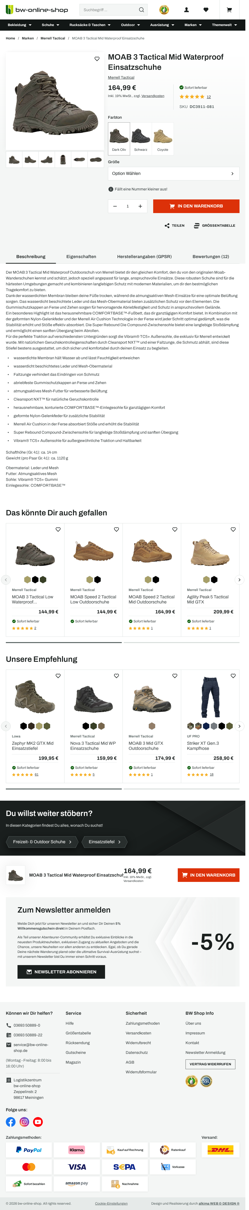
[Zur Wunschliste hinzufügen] (97, 59)
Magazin (73, 1062)
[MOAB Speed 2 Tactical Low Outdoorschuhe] (93, 551)
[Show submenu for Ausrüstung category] (173, 25)
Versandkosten (153, 96)
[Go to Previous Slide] (6, 580)
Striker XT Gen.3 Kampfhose (203, 746)
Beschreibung (30, 256)
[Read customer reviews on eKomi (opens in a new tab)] (164, 10)
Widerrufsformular (141, 1072)
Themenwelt (222, 25)
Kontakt (192, 1043)
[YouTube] (38, 1122)
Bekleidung (17, 25)
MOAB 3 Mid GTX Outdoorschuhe (146, 746)
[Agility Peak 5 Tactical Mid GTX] (210, 551)
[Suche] (141, 9)
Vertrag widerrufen (210, 1064)
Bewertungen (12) (211, 256)
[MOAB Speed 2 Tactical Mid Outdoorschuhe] (152, 551)
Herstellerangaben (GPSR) (144, 256)
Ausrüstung (159, 25)
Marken (190, 25)
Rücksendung (78, 1043)
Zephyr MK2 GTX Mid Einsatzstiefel (32, 746)
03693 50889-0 (27, 1025)
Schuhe (48, 25)
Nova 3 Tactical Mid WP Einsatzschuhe (93, 746)
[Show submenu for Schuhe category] (58, 25)
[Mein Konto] (186, 9)
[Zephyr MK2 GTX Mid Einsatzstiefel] (35, 697)
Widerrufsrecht (138, 1043)
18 (211, 774)
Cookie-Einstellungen (111, 1203)
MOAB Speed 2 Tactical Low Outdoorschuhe (93, 599)
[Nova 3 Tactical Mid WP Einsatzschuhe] (93, 697)
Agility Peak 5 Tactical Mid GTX (208, 599)
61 (36, 774)
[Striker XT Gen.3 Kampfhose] (210, 697)
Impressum (195, 1033)
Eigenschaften (81, 256)
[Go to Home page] (40, 9)
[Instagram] (24, 1122)
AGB (130, 1062)
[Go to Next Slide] (239, 580)
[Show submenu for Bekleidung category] (30, 25)
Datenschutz (137, 1052)
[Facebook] (11, 1122)
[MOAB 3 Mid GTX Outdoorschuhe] (152, 697)
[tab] (64, 642)
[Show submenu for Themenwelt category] (236, 25)
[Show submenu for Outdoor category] (139, 25)
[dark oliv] (55, 101)
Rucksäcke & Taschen (87, 25)
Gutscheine (76, 1052)
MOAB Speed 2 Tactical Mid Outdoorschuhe (152, 599)
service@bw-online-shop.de (31, 1048)
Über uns (193, 1023)
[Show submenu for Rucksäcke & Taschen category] (109, 25)
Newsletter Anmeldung (205, 1052)
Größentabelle (218, 225)
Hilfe (70, 1023)
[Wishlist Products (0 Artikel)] (206, 9)
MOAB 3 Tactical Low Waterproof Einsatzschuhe (32, 599)
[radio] (119, 138)
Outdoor (128, 25)
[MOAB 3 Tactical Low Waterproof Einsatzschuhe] (35, 551)
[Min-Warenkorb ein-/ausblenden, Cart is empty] (230, 9)
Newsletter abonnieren (66, 971)
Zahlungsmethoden (143, 1023)
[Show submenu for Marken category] (200, 25)
